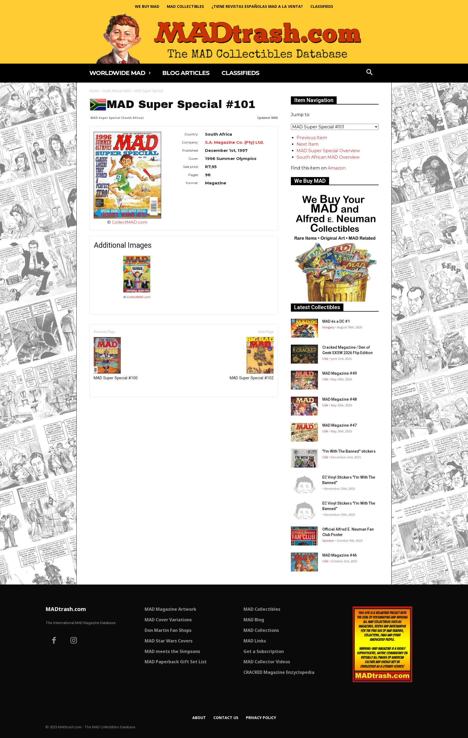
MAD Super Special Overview (328, 150)
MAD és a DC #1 (336, 321)
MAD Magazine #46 (339, 555)
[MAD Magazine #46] (304, 562)
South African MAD (116, 91)
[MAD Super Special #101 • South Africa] (127, 175)
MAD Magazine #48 (339, 399)
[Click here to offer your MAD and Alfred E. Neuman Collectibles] (335, 300)
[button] (369, 73)
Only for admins (108, 406)
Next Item (307, 144)
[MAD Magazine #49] (304, 380)
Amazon (337, 168)
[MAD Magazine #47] (304, 432)
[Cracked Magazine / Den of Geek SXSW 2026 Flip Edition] (304, 354)
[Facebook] (54, 641)
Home (94, 91)
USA (325, 359)
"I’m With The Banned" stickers (349, 451)
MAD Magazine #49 (339, 373)
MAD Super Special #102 (252, 377)
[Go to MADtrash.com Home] (234, 38)
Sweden (328, 540)
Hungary (328, 327)
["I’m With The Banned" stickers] (304, 458)
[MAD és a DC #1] (304, 328)
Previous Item (312, 137)
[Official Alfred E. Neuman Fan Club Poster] (304, 536)
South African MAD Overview (328, 157)
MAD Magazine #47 (339, 425)
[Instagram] (74, 641)
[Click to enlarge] (136, 290)
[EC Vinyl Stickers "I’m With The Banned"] (304, 484)
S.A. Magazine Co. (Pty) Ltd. (234, 142)
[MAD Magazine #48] (304, 406)
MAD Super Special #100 (116, 377)
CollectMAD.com (129, 222)
